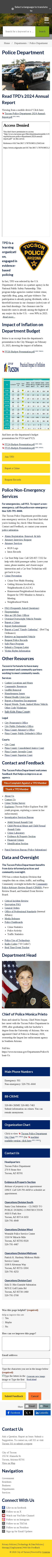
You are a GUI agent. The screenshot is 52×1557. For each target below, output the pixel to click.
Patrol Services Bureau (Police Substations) (26, 849)
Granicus (46, 1552)
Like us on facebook (16, 1507)
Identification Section (17, 843)
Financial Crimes (15, 840)
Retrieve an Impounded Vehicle (20, 636)
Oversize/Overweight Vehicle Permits (23, 619)
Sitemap (5, 1547)
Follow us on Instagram (17, 1519)
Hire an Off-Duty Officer (17, 615)
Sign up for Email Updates (19, 1531)
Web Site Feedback (31, 1547)
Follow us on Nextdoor (17, 1527)
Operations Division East (18, 1280)
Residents (6, 1482)
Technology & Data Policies (30, 1544)
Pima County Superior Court (18, 755)
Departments (20, 43)
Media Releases (12, 918)
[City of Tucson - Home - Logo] (16, 18)
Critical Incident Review (16, 901)
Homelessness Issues (15, 693)
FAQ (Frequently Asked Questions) (22, 608)
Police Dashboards (14, 922)
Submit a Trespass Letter (17, 647)
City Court (10, 744)
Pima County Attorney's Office (20, 730)
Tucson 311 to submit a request (17, 1443)
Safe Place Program (14, 643)
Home (7, 43)
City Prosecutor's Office (16, 722)
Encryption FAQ (13, 904)
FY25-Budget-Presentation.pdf (24, 448)
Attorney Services (13, 543)
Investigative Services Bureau (19, 817)
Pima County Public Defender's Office (23, 733)
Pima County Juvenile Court (18, 751)
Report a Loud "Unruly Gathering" (21, 629)
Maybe (8, 1322)
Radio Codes (11, 944)
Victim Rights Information (17, 651)
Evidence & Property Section (21, 836)
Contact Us (10, 799)
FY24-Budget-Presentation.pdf (23, 444)
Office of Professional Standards (20, 911)
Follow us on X (13, 1511)
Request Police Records (16, 640)
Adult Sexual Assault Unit (20, 822)
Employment (15, 1547)
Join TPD (9, 457)
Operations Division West (19, 1229)
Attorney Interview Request (18, 539)
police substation (10, 530)
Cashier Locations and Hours (19, 683)
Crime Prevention (13, 575)
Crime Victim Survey (15, 803)
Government (8, 1478)
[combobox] (30, 9)
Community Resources (16, 686)
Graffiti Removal (13, 690)
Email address (9, 1355)
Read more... (9, 317)
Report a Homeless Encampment (20, 700)
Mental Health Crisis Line (17, 697)
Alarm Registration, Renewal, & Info (23, 536)
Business (6, 1485)
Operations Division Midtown (21, 1253)
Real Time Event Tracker (17, 947)
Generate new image (36, 1376)
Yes (7, 1318)
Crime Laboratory (16, 833)
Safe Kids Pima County (17, 711)
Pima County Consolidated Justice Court (24, 748)
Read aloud (31, 1379)
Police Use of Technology (17, 940)
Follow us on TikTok (16, 1523)
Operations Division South (19, 1202)
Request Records (13, 479)
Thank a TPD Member (17, 789)
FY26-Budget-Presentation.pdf (24, 351)
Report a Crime (12, 468)
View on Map (8, 1463)
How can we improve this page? (19, 1333)
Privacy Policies (9, 1544)
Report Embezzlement (15, 626)
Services (6, 1492)
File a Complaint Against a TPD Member (25, 783)
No (6, 1326)
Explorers (9, 806)
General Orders (12, 908)
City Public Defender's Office (19, 726)
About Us (9, 796)
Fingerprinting (12, 611)
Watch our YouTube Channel (20, 1515)
